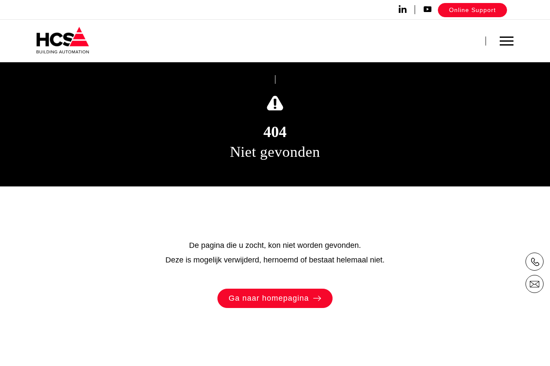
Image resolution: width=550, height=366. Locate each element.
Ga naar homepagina (269, 298)
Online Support (472, 9)
